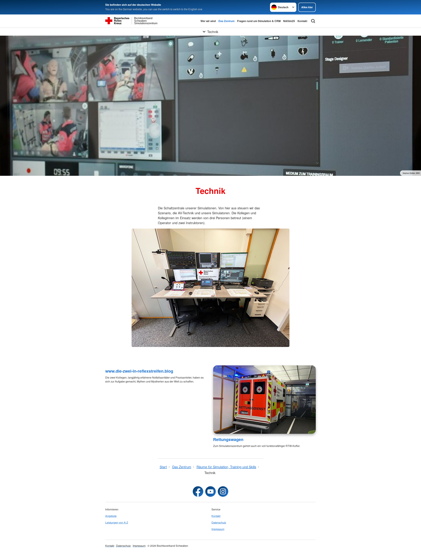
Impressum (217, 529)
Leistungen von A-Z (116, 522)
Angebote (111, 516)
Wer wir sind (208, 21)
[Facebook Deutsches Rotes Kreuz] (198, 491)
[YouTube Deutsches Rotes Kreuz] (210, 491)
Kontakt (302, 21)
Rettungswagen (228, 439)
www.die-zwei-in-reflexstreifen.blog (139, 371)
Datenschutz (218, 522)
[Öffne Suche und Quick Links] (313, 21)
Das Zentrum (226, 21)
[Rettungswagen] (264, 399)
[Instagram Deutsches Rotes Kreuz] (223, 491)
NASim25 (289, 21)
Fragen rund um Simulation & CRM (259, 21)
